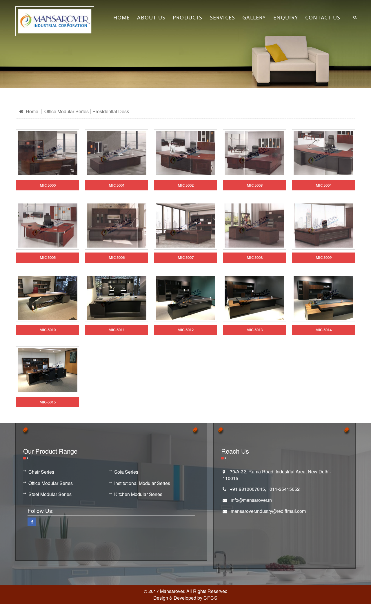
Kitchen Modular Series (138, 494)
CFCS (210, 597)
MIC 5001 (117, 185)
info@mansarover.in (251, 500)
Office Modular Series (66, 111)
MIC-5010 (47, 329)
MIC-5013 (254, 329)
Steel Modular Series (50, 494)
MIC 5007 (186, 257)
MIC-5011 (116, 329)
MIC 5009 (324, 257)
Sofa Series (126, 472)
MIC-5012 (185, 329)
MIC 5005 (48, 257)
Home (31, 111)
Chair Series (41, 472)
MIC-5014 (323, 329)
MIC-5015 (47, 402)
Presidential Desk (110, 111)
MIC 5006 (117, 257)
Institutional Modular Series (142, 483)
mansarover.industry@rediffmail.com (268, 511)
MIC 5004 (324, 185)
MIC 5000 (48, 185)
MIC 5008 (255, 257)
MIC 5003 (255, 185)
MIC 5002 (186, 185)
